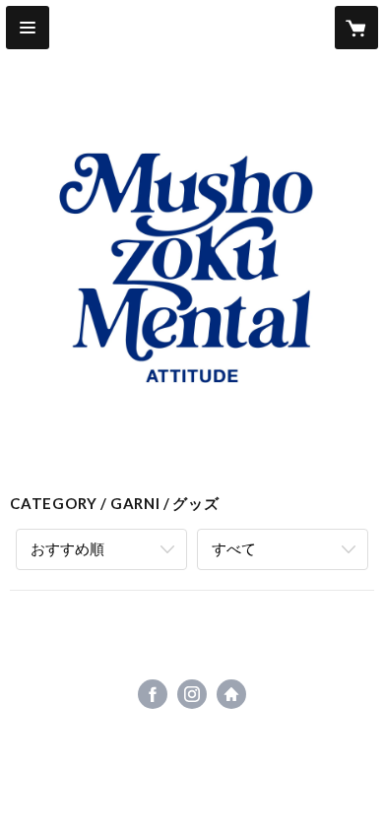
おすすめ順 (67, 548)
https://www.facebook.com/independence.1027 (152, 694)
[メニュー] (27, 27)
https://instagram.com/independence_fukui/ (192, 694)
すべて (234, 548)
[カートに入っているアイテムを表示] (356, 27)
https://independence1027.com (231, 694)
